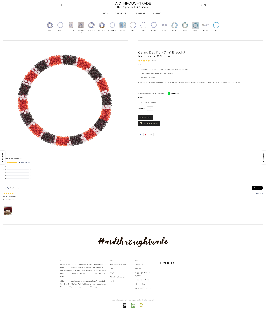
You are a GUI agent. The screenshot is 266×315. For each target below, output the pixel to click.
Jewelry (112, 281)
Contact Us (139, 264)
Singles (112, 273)
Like (140, 134)
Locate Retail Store (142, 280)
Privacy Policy (140, 284)
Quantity (141, 108)
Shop (104, 13)
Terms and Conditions (143, 288)
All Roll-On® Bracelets (118, 264)
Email (151, 134)
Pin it (145, 134)
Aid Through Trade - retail (132, 300)
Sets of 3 (113, 269)
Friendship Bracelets (117, 277)
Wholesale (140, 13)
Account (157, 13)
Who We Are (120, 13)
